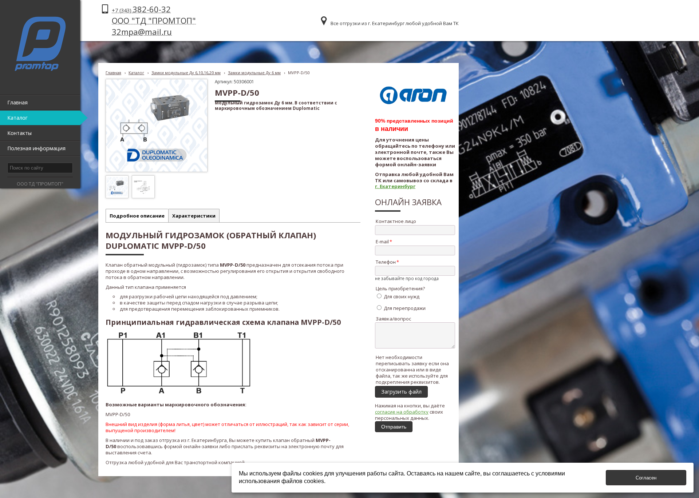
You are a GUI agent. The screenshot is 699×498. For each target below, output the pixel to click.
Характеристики (194, 215)
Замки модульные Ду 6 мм (254, 72)
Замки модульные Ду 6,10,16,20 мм (186, 72)
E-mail (382, 241)
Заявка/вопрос (393, 318)
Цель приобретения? (400, 288)
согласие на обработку (402, 412)
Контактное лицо (396, 221)
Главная (113, 72)
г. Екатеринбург (395, 186)
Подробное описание (137, 215)
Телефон (386, 262)
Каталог (136, 72)
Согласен (646, 478)
